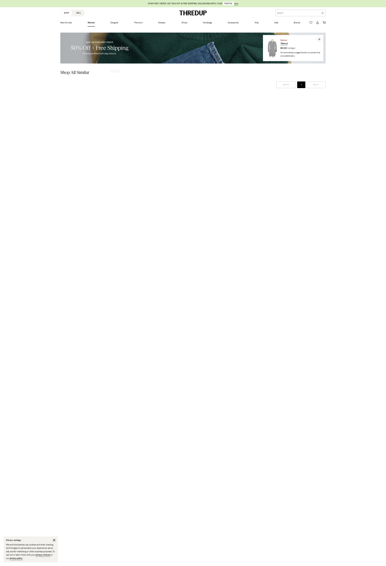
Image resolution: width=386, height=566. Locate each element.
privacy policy (16, 558)
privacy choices (43, 554)
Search (280, 13)
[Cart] (324, 22)
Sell (78, 13)
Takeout (284, 43)
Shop (66, 13)
